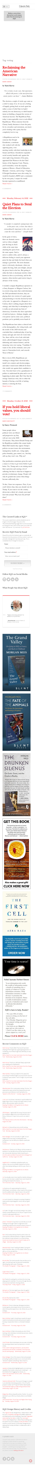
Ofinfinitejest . (6, 1112)
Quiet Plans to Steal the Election (17, 206)
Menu (7, 6)
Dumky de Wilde (23, 1421)
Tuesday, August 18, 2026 (12, 1401)
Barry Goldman (7, 1318)
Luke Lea (5, 1099)
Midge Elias (6, 1394)
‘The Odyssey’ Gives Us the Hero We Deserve (14, 1120)
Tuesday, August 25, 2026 (13, 1083)
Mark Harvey (7, 82)
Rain (4, 1234)
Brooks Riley (6, 1260)
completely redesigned (14, 1414)
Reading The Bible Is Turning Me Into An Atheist (15, 1105)
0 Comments (7, 188)
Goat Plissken (6, 1342)
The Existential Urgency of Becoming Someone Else (16, 1386)
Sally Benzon (6, 1149)
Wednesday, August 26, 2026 (14, 1057)
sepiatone (5, 1368)
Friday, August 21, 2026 (9, 1255)
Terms (16, 568)
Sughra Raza (6, 1272)
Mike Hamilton (6, 1074)
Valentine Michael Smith (9, 1381)
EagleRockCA (6, 1162)
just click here (25, 527)
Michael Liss (6, 1127)
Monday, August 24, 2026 (13, 1131)
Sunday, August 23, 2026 (17, 1144)
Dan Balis (12, 1418)
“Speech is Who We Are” (9, 1094)
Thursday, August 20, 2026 (18, 1312)
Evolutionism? (6, 1144)
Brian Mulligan (6, 1136)
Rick (4, 1279)
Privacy (20, 568)
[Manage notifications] (30, 1460)
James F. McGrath (7, 1222)
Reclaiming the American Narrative (14, 71)
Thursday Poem (7, 1284)
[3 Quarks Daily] (24, 7)
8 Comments (7, 505)
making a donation (18, 1450)
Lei (3, 1177)
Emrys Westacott (9, 421)
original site (8, 1412)
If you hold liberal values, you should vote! (17, 410)
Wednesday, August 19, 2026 (23, 1351)
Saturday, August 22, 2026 (10, 1171)
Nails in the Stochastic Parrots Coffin (12, 1373)
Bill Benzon (6, 1305)
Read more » (7, 183)
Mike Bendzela (6, 1088)
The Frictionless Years (8, 1182)
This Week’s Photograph (9, 1266)
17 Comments (7, 391)
